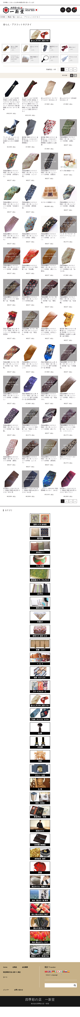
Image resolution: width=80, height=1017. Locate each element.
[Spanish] (68, 971)
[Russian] (66, 971)
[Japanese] (58, 971)
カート (5, 977)
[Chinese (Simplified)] (46, 971)
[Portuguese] (63, 971)
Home (5, 967)
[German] (53, 971)
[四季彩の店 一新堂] (20, 10)
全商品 (14, 967)
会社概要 (25, 967)
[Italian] (56, 971)
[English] (48, 971)
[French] (51, 971)
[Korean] (61, 971)
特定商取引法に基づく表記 (12, 972)
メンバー (6, 990)
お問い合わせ (18, 990)
